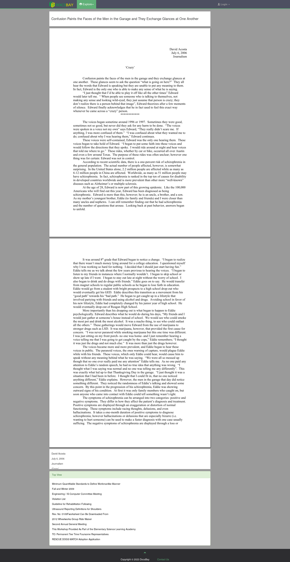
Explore (87, 4)
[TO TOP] (145, 552)
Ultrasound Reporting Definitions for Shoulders (76, 509)
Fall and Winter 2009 (63, 488)
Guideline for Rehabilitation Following (71, 504)
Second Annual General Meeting (69, 524)
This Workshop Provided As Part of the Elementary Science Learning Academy (94, 529)
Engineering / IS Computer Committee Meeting (77, 493)
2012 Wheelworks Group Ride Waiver (72, 519)
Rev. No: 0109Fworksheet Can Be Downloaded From (80, 514)
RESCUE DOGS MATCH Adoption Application (76, 539)
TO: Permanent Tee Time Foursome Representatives (80, 534)
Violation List (58, 499)
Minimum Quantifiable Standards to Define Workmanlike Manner (86, 483)
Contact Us (163, 559)
